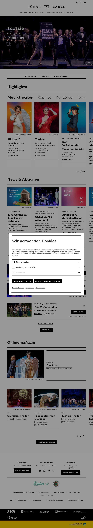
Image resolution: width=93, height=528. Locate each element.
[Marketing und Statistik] (13, 267)
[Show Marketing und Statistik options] (79, 267)
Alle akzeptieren (22, 281)
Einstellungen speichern (48, 281)
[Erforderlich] (13, 273)
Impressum (30, 288)
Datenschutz (40, 288)
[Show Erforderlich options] (79, 273)
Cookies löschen (18, 288)
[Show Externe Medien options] (79, 262)
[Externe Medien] (13, 262)
